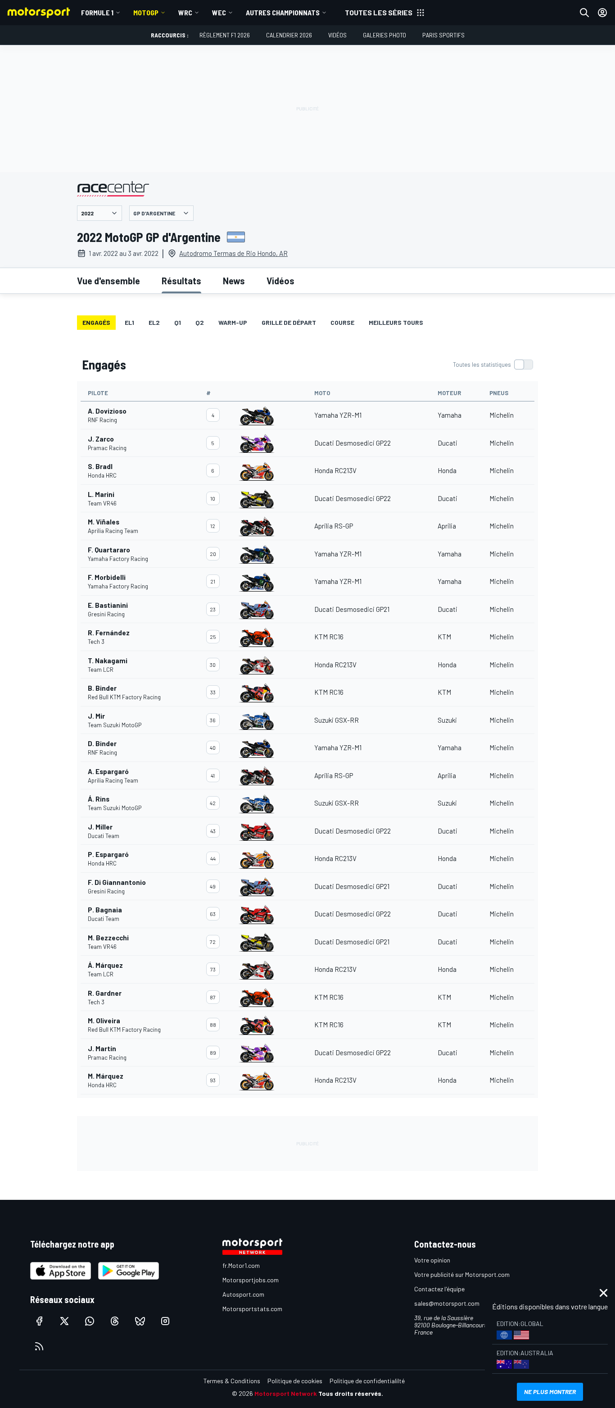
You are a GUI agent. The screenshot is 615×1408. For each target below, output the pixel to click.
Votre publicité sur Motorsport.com (462, 1274)
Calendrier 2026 (289, 35)
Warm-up (232, 322)
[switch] (493, 364)
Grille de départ (289, 322)
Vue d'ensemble (108, 280)
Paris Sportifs (443, 35)
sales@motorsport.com (446, 1303)
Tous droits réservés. (350, 1393)
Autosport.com (243, 1294)
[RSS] (39, 1346)
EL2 (154, 322)
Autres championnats (283, 12)
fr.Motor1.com (241, 1265)
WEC (219, 12)
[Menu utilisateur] (602, 13)
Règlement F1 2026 (224, 35)
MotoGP (145, 12)
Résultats (181, 280)
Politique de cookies (294, 1381)
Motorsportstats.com (252, 1308)
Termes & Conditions (231, 1381)
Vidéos (337, 35)
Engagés (96, 322)
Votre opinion (432, 1260)
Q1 (177, 322)
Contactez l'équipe (439, 1289)
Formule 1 (97, 12)
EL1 (129, 322)
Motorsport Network (285, 1393)
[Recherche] (584, 13)
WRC (185, 12)
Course (342, 322)
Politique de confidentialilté (367, 1381)
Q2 (199, 322)
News (234, 280)
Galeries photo (384, 35)
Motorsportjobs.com (250, 1280)
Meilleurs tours (396, 322)
